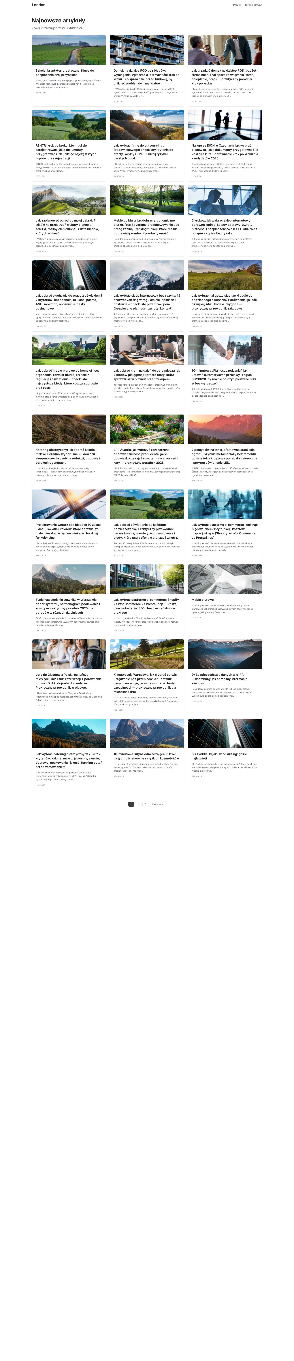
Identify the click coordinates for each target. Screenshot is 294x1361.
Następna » (157, 804)
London (38, 5)
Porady (237, 4)
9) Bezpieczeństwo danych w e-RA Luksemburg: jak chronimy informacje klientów (219, 679)
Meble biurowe (203, 600)
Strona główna (253, 4)
